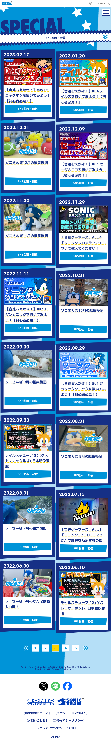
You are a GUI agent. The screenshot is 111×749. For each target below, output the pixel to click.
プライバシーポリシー (68, 720)
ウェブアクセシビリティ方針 (55, 728)
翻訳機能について (36, 713)
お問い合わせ (36, 720)
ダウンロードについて (51, 669)
